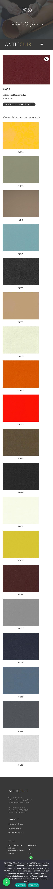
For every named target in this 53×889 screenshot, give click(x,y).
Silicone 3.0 (35, 24)
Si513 (20, 765)
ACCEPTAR (20, 885)
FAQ (29, 849)
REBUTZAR (33, 885)
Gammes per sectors (15, 832)
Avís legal (11, 848)
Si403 (20, 731)
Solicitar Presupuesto (19, 104)
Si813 (20, 594)
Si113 (21, 220)
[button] (46, 59)
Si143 (20, 662)
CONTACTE (32, 845)
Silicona (15, 24)
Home (15, 22)
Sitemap (11, 853)
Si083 (20, 186)
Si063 (20, 152)
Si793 (20, 526)
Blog (30, 854)
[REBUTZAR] (49, 874)
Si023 (20, 628)
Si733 (20, 492)
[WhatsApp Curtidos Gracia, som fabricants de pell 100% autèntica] (31, 858)
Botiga (29, 22)
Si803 (20, 560)
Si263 (20, 322)
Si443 (20, 390)
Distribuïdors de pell (15, 824)
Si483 (20, 458)
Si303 (20, 356)
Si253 (20, 288)
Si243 (20, 254)
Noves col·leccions (14, 828)
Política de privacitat (15, 845)
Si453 (20, 424)
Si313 (20, 697)
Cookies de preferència (16, 850)
